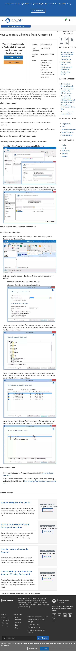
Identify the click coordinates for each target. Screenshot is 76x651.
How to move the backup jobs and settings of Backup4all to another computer (68, 99)
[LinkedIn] (65, 615)
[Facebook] (54, 615)
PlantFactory (65, 151)
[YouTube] (70, 615)
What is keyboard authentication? (66, 68)
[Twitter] (59, 615)
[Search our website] (72, 21)
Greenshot (65, 153)
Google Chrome (66, 124)
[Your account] (69, 19)
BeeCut (64, 145)
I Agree (44, 648)
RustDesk (64, 156)
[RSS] (54, 619)
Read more (47, 510)
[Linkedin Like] (61, 43)
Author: (35, 44)
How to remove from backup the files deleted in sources (67, 91)
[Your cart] (65, 20)
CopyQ (64, 148)
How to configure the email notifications (67, 113)
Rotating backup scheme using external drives (68, 107)
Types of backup (66, 59)
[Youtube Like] (72, 39)
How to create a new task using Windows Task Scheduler (67, 54)
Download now (14, 57)
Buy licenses (14, 62)
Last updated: (35, 49)
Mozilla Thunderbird (68, 132)
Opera (63, 126)
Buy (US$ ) (38, 11)
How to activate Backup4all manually (67, 85)
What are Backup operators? (66, 63)
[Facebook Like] (61, 39)
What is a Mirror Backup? (65, 73)
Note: (34, 60)
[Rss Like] (67, 43)
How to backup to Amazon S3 (15, 502)
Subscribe (43, 638)
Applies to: (35, 55)
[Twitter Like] (67, 39)
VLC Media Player (67, 135)
